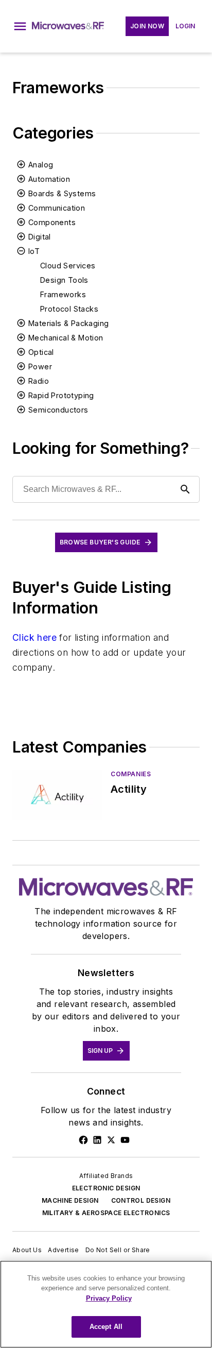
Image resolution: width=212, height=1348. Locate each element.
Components (52, 222)
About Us (27, 1250)
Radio (38, 381)
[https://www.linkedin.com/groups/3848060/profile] (97, 1140)
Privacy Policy (109, 1298)
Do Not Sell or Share (117, 1250)
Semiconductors (58, 409)
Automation (49, 179)
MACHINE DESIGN (70, 1200)
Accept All (106, 1326)
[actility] (57, 795)
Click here (34, 637)
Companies (131, 774)
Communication (56, 207)
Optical (41, 352)
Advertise (63, 1250)
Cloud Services (68, 265)
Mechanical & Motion (65, 337)
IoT (34, 251)
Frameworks (63, 294)
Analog (40, 164)
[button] (20, 26)
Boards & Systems (62, 193)
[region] (106, 1304)
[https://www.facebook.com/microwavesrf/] (83, 1140)
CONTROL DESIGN (141, 1200)
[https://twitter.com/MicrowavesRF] (111, 1140)
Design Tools (64, 280)
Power (40, 366)
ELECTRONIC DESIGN (106, 1188)
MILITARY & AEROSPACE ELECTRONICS (106, 1213)
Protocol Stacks (69, 308)
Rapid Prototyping (61, 395)
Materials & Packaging (68, 323)
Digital (39, 236)
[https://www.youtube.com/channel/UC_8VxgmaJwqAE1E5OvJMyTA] (125, 1140)
